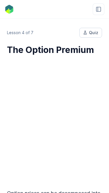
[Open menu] (98, 9)
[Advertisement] (54, 118)
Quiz (93, 32)
